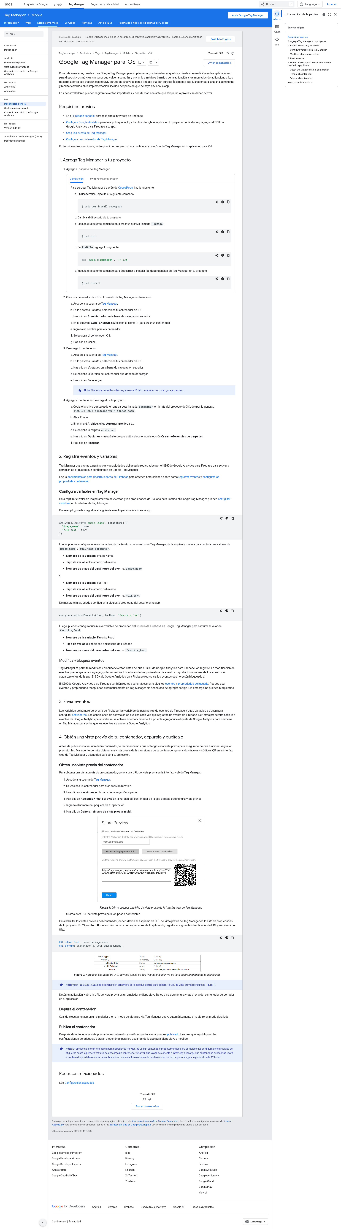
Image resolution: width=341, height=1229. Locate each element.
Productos (85, 53)
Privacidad (75, 1221)
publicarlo (173, 1034)
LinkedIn (130, 1169)
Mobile (36, 15)
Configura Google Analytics (83, 122)
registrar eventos (189, 477)
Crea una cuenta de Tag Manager (86, 133)
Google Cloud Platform (153, 1207)
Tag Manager (76, 4)
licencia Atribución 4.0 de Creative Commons (154, 1121)
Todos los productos (202, 1207)
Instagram (131, 1164)
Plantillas (87, 22)
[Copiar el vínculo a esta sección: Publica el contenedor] (98, 1027)
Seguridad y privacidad (105, 4)
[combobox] (276, 4)
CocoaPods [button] (77, 178)
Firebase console (84, 116)
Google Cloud (206, 1181)
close (335, 14)
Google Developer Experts (66, 1164)
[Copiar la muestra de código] (228, 202)
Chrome (203, 1158)
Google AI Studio (208, 1169)
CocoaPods (125, 187)
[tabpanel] (150, 237)
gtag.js (58, 4)
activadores (79, 715)
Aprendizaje (132, 4)
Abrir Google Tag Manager (248, 15)
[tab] (76, 178)
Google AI (178, 1207)
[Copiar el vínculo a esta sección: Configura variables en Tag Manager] (122, 492)
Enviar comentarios (219, 62)
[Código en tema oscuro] (222, 202)
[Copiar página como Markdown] (151, 62)
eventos (170, 683)
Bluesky (129, 1158)
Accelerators (59, 1169)
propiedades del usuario (193, 683)
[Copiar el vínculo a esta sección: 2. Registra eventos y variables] (121, 457)
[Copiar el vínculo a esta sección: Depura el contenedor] (99, 1009)
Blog (127, 1152)
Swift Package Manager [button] (104, 178)
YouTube (130, 1181)
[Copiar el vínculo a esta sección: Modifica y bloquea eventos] (107, 661)
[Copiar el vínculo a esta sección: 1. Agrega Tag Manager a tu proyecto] (134, 160)
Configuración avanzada (79, 1082)
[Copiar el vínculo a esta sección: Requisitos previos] (98, 107)
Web (28, 22)
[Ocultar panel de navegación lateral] (42, 1222)
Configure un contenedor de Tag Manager (91, 139)
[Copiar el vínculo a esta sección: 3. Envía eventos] (93, 702)
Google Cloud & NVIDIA (64, 1175)
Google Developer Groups (66, 1158)
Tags (8, 4)
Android (203, 1152)
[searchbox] (24, 34)
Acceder (332, 4)
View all (203, 1192)
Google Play (205, 1186)
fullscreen (330, 14)
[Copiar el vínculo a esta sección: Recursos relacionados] (107, 1074)
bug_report (324, 14)
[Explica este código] (217, 202)
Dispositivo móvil (47, 22)
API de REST (105, 22)
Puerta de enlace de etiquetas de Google (143, 22)
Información (11, 22)
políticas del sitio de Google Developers (130, 1124)
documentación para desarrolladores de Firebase (97, 477)
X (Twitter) (131, 1175)
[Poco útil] (232, 53)
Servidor (70, 22)
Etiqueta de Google (36, 4)
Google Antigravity (209, 1175)
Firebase (204, 1164)
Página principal (67, 53)
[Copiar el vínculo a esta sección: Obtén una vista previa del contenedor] (126, 765)
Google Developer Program (67, 1152)
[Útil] (227, 53)
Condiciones (59, 1221)
